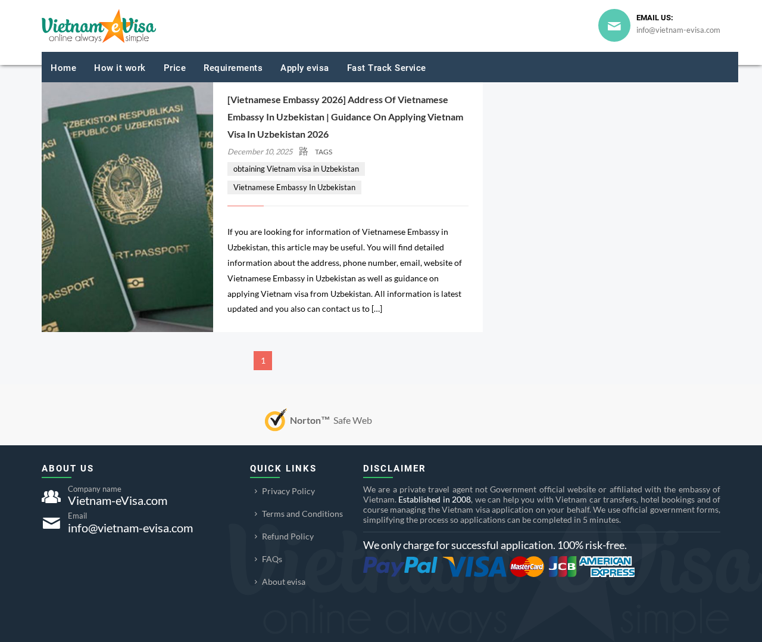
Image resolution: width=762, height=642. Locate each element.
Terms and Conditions (302, 513)
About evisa (283, 581)
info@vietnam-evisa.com (678, 30)
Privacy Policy (288, 491)
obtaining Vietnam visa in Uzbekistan (296, 168)
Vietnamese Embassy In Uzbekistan (294, 187)
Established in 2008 (434, 499)
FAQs (272, 559)
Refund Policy (288, 536)
